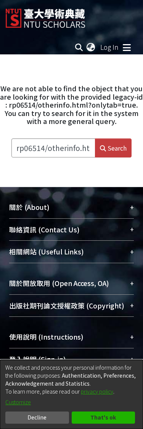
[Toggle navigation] (126, 47)
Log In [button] (109, 47)
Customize (18, 402)
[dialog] (71, 394)
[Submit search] (79, 47)
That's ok (103, 417)
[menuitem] (91, 47)
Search (116, 148)
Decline (37, 417)
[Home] (45, 15)
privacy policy (97, 391)
